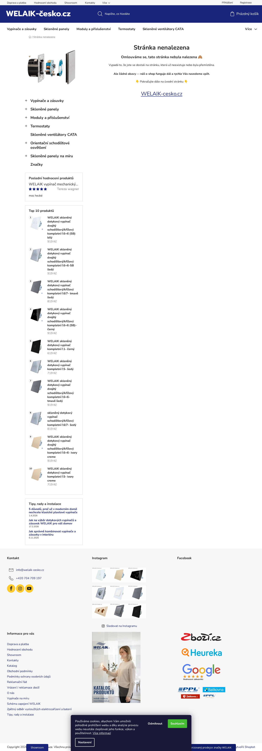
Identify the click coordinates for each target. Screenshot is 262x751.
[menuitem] (21, 29)
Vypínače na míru (18, 698)
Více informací (102, 733)
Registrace (246, 2)
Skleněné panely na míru (51, 156)
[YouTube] (29, 588)
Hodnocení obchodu (45, 3)
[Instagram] (20, 588)
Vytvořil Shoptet (244, 747)
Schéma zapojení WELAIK (24, 704)
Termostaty (40, 126)
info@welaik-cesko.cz (30, 570)
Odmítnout (155, 724)
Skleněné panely (44, 109)
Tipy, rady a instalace (20, 715)
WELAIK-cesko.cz (161, 93)
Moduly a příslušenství (49, 117)
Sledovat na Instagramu (121, 626)
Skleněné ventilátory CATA (53, 134)
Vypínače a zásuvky (47, 100)
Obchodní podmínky (20, 671)
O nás (10, 693)
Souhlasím (177, 724)
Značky (36, 164)
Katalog (12, 666)
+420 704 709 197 (29, 578)
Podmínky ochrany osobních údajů (29, 677)
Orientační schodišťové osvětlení (50, 145)
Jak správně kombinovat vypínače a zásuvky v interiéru (52, 533)
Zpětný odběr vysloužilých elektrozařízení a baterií (39, 709)
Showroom (70, 3)
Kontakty (90, 3)
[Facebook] (11, 588)
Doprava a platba (16, 3)
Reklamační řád (17, 682)
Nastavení (84, 742)
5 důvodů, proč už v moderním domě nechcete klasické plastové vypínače (53, 511)
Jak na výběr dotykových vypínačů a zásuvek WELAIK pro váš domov (52, 522)
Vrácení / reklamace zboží (23, 688)
